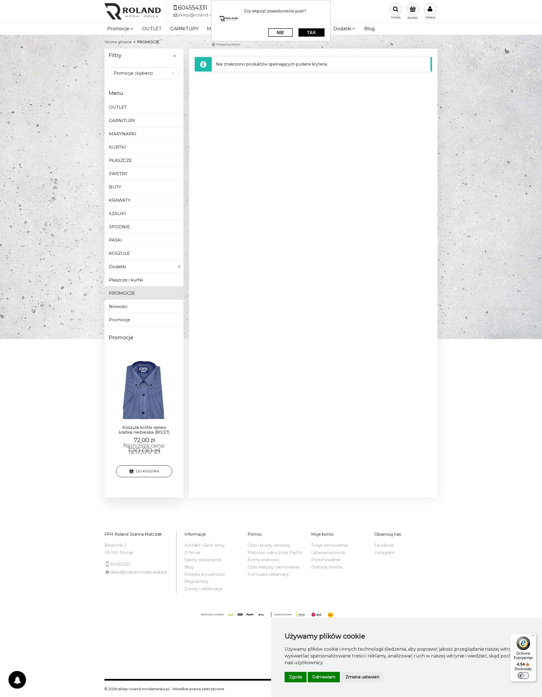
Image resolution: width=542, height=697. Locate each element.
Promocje (119, 319)
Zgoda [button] (295, 676)
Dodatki (117, 266)
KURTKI (117, 147)
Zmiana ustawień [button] (362, 676)
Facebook (384, 545)
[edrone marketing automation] (226, 43)
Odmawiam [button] (323, 676)
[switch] (523, 675)
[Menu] (533, 636)
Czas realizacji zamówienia (273, 567)
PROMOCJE (122, 293)
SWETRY (118, 173)
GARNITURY (122, 120)
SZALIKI (117, 213)
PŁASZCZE (120, 160)
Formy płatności (263, 559)
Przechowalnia (325, 559)
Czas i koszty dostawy (269, 545)
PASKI (115, 240)
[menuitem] (120, 29)
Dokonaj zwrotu (326, 567)
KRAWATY (119, 200)
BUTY (115, 187)
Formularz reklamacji (268, 574)
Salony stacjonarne (202, 559)
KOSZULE (119, 253)
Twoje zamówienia (329, 545)
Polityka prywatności (204, 574)
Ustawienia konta (328, 552)
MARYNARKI (122, 133)
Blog (189, 567)
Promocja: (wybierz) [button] (133, 73)
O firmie (192, 552)
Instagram (384, 552)
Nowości (118, 306)
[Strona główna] (132, 11)
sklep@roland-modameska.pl (138, 572)
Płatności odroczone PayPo (275, 552)
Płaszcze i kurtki (126, 280)
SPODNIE (119, 226)
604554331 (120, 564)
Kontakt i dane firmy (204, 545)
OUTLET (118, 107)
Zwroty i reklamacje (203, 588)
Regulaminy (196, 581)
